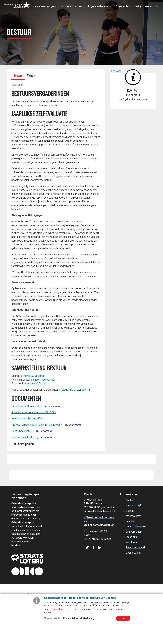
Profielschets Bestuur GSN (35, 406)
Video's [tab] (31, 75)
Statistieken (71, 618)
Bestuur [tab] (18, 75)
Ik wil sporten (22, 6)
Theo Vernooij (47, 379)
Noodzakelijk (53, 618)
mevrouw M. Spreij (34, 375)
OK (123, 618)
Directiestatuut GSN (31, 437)
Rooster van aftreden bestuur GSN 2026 (33, 412)
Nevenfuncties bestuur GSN (26, 418)
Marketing (88, 618)
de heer (35, 379)
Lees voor (53, 406)
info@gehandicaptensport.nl (74, 389)
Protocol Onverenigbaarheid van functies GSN (46, 424)
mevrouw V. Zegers (36, 383)
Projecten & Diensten (99, 6)
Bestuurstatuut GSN (31, 430)
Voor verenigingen (45, 6)
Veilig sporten (142, 6)
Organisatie (122, 6)
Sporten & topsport (71, 6)
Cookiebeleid (56, 609)
